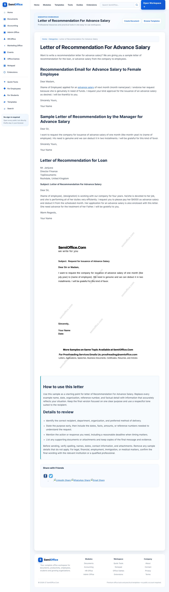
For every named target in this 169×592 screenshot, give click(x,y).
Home (8, 12)
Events (9, 52)
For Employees (12, 88)
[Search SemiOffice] (136, 5)
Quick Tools (11, 81)
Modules (47, 5)
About (148, 563)
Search (9, 108)
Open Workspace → (152, 5)
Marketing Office (13, 45)
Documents (11, 19)
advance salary (86, 87)
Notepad (9, 65)
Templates (10, 101)
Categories (53, 39)
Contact (148, 567)
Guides (79, 5)
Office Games (12, 59)
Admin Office (11, 32)
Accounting (11, 25)
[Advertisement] (99, 516)
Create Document (131, 21)
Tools (70, 5)
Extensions (11, 72)
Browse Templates (152, 21)
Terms (148, 574)
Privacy (148, 571)
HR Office (10, 39)
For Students (11, 95)
